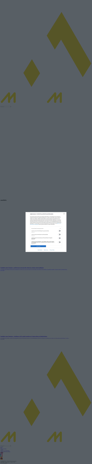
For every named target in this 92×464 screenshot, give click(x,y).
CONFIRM (38, 246)
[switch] (59, 231)
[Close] (64, 214)
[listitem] (46, 228)
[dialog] (46, 232)
